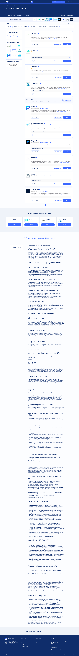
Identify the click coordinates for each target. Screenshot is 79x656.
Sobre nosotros (23, 640)
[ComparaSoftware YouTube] (7, 646)
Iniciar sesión (69, 1)
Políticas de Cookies (60, 654)
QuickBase (34, 66)
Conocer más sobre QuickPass (52, 38)
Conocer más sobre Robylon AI (65, 145)
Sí (10, 36)
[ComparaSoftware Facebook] (9, 646)
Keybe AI (33, 50)
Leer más (44, 12)
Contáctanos (53, 638)
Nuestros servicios (39, 640)
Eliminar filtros (15, 23)
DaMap (33, 174)
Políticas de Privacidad (52, 654)
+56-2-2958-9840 (54, 647)
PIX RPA (33, 157)
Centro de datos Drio (37, 123)
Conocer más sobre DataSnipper (58, 194)
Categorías (46, 1)
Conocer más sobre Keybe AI (63, 55)
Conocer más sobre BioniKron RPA (63, 88)
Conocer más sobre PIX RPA (64, 162)
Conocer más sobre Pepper (61, 111)
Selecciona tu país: (67, 638)
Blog (21, 642)
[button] (51, 41)
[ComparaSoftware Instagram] (11, 646)
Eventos (22, 644)
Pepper (33, 106)
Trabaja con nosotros (24, 646)
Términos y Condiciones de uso (69, 654)
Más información (20, 15)
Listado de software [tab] (11, 15)
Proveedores (38, 638)
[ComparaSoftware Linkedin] (5, 646)
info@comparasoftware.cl (56, 649)
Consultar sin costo (58, 44)
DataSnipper (35, 189)
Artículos (28, 15)
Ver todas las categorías (48, 631)
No (17, 36)
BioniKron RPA (35, 83)
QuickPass (34, 33)
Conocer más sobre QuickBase (39, 71)
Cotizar (67, 44)
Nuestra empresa (24, 638)
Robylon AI (34, 141)
